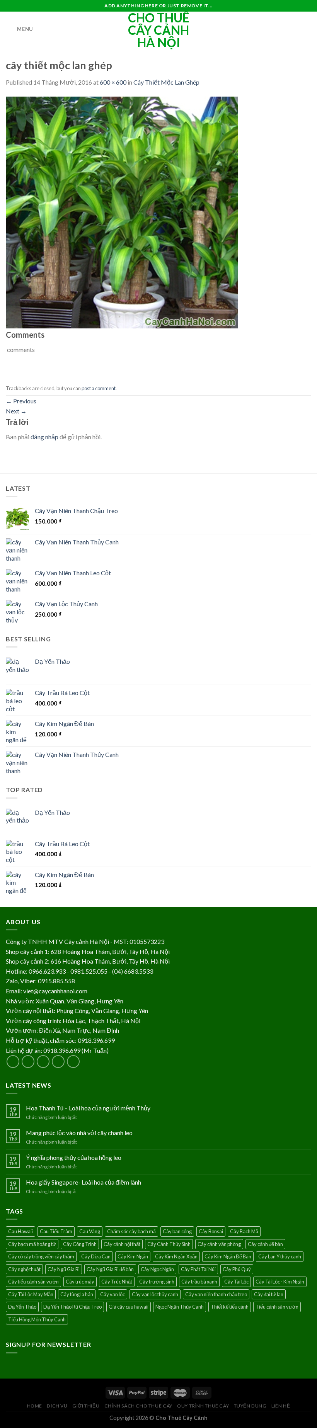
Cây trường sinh (156, 1281)
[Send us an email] (58, 1061)
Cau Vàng (89, 1231)
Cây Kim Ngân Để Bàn (228, 1256)
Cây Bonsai (211, 1231)
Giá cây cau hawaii (128, 1307)
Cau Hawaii (20, 1231)
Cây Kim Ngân (133, 1256)
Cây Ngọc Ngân (157, 1269)
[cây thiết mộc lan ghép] (122, 211)
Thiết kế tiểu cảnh (230, 1307)
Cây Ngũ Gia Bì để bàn (110, 1269)
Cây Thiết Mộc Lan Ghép (166, 82)
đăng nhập (44, 436)
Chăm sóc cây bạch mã (131, 1231)
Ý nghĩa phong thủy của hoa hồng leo (73, 1157)
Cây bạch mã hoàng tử (32, 1244)
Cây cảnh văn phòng (219, 1244)
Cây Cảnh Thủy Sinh (169, 1244)
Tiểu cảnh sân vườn (277, 1307)
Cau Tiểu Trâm (56, 1231)
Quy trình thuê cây (203, 1406)
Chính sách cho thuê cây (138, 1406)
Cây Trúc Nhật (116, 1281)
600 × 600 (113, 82)
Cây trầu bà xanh (199, 1281)
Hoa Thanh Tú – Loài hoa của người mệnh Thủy (88, 1108)
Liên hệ (280, 1406)
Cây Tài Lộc (236, 1281)
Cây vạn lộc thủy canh (155, 1294)
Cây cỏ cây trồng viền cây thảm (41, 1256)
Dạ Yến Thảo (22, 1307)
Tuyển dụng (250, 1406)
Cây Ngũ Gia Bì (64, 1269)
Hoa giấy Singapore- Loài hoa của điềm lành (83, 1182)
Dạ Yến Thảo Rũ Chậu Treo (72, 1307)
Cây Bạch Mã (244, 1231)
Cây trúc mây (80, 1281)
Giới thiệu (85, 1406)
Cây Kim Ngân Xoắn (176, 1256)
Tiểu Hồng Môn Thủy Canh (37, 1319)
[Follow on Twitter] (43, 1061)
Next (16, 411)
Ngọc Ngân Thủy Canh (179, 1307)
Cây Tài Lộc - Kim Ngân (280, 1281)
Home (34, 1406)
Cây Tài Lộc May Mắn (30, 1294)
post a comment (99, 388)
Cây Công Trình (80, 1244)
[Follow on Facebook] (13, 1061)
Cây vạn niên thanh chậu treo (216, 1294)
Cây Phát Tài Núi (198, 1269)
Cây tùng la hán (76, 1294)
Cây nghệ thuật (24, 1269)
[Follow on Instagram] (28, 1061)
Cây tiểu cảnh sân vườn (33, 1281)
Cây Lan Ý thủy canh (279, 1256)
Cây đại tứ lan (268, 1294)
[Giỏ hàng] (307, 29)
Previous (21, 401)
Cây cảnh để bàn (265, 1244)
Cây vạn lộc (112, 1294)
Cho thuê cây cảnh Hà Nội (158, 30)
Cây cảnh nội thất (122, 1244)
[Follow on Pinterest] (73, 1061)
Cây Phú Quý (237, 1269)
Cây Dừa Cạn (96, 1256)
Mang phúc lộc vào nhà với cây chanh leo (79, 1132)
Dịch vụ (57, 1406)
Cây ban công (177, 1231)
